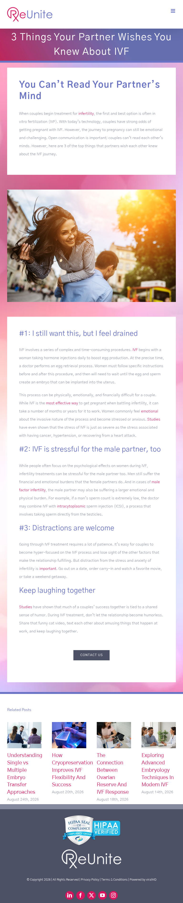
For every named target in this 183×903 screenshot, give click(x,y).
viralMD (151, 879)
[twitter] (91, 895)
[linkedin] (69, 895)
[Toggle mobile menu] (173, 10)
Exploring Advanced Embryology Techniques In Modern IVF (158, 735)
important (47, 569)
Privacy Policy (90, 879)
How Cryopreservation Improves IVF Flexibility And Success (69, 735)
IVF (135, 350)
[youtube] (102, 895)
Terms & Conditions (114, 879)
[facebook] (80, 895)
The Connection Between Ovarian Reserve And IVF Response (114, 735)
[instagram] (113, 895)
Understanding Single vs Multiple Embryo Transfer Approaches (24, 735)
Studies (153, 419)
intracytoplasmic (71, 506)
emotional (149, 411)
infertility (86, 113)
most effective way (62, 403)
